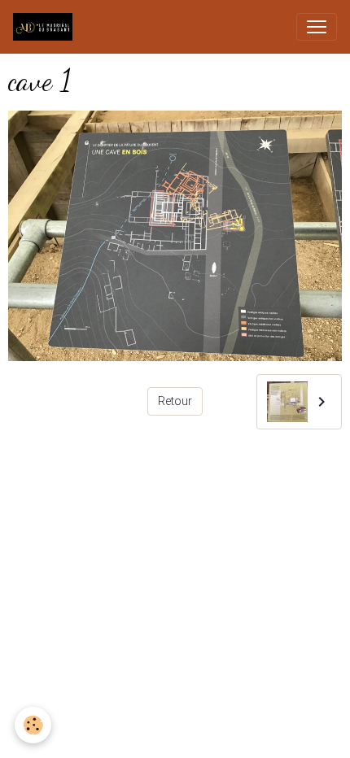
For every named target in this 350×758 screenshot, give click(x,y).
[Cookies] (33, 725)
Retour (175, 400)
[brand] (46, 27)
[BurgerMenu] (316, 27)
